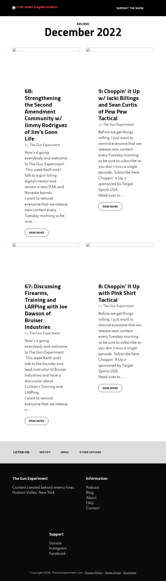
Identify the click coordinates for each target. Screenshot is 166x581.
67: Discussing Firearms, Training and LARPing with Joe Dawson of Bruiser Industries (46, 306)
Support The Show (129, 8)
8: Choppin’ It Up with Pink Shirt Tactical (119, 293)
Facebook (57, 554)
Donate (55, 543)
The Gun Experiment (44, 145)
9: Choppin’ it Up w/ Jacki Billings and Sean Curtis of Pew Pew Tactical (119, 104)
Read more (36, 232)
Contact (93, 508)
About (91, 498)
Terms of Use (113, 573)
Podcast (92, 487)
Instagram (58, 548)
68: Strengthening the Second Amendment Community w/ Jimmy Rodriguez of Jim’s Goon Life (46, 115)
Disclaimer (129, 573)
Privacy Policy (93, 573)
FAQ (90, 503)
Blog (90, 493)
